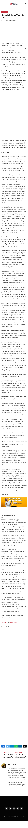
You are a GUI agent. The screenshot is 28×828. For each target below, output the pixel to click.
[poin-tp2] (14, 507)
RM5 (6, 622)
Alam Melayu (5, 11)
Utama (8, 813)
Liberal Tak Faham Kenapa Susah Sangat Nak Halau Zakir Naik (8, 756)
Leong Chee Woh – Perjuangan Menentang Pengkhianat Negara (20, 756)
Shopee (20, 813)
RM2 (2, 622)
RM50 (15, 622)
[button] (2, 3)
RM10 (11, 622)
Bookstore (14, 813)
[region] (14, 115)
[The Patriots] (14, 4)
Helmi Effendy (13, 20)
